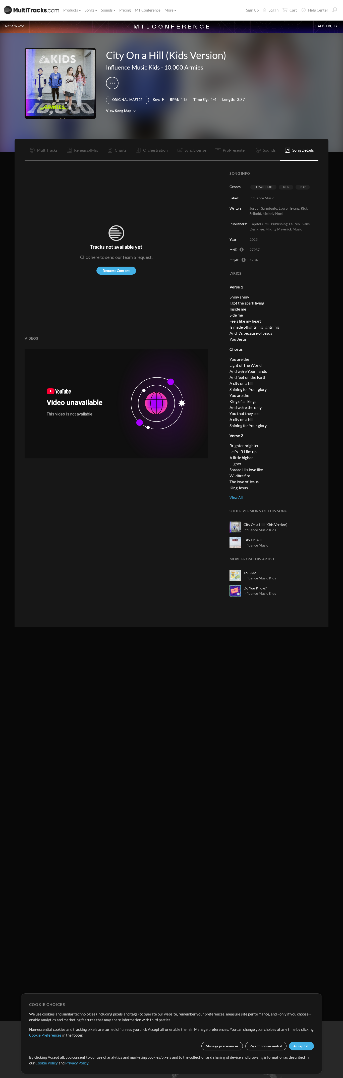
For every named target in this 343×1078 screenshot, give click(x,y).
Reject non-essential (266, 1046)
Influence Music (256, 545)
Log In (273, 10)
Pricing (125, 10)
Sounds (107, 10)
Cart (293, 10)
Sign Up (252, 10)
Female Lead (263, 187)
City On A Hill (254, 540)
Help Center (318, 10)
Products (70, 10)
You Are (250, 573)
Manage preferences (222, 1046)
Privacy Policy (76, 1063)
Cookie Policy (46, 1063)
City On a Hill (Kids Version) (265, 524)
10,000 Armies (183, 67)
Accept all (301, 1046)
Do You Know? (255, 588)
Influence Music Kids (133, 67)
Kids (286, 187)
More (169, 10)
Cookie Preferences (45, 1035)
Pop (303, 187)
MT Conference (147, 10)
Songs (89, 10)
